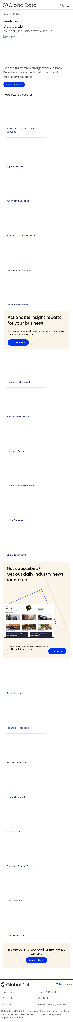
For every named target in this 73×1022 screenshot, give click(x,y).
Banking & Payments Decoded (22, 235)
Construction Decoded (19, 269)
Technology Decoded (18, 727)
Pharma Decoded (16, 796)
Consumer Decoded (17, 304)
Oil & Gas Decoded (16, 554)
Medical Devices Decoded (20, 485)
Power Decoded (15, 831)
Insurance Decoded (17, 451)
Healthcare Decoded (18, 416)
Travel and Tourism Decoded (21, 866)
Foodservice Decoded (18, 381)
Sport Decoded (14, 900)
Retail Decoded (15, 693)
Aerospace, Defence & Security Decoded (23, 130)
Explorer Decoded (16, 935)
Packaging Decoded (17, 762)
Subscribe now (14, 84)
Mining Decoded (15, 520)
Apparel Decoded (15, 166)
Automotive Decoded (18, 200)
